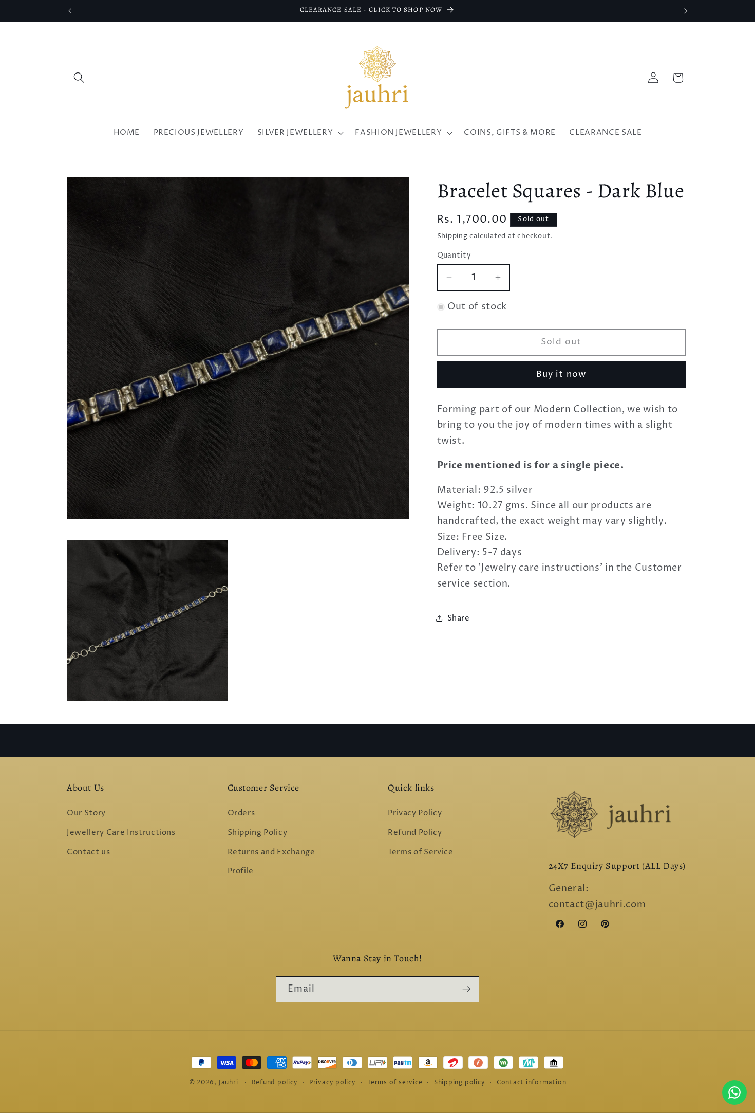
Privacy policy (332, 1082)
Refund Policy (415, 832)
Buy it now (561, 374)
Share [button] (458, 617)
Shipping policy (459, 1082)
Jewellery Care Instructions (121, 832)
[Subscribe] (466, 989)
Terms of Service (421, 852)
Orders (241, 813)
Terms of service (394, 1082)
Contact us (88, 852)
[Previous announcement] (70, 11)
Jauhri (228, 1082)
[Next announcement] (685, 11)
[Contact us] (734, 1092)
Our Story (86, 813)
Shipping (452, 236)
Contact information (532, 1082)
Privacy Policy (415, 813)
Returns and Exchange (271, 852)
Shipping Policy (258, 832)
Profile (241, 871)
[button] (79, 77)
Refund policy (275, 1082)
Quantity (454, 255)
